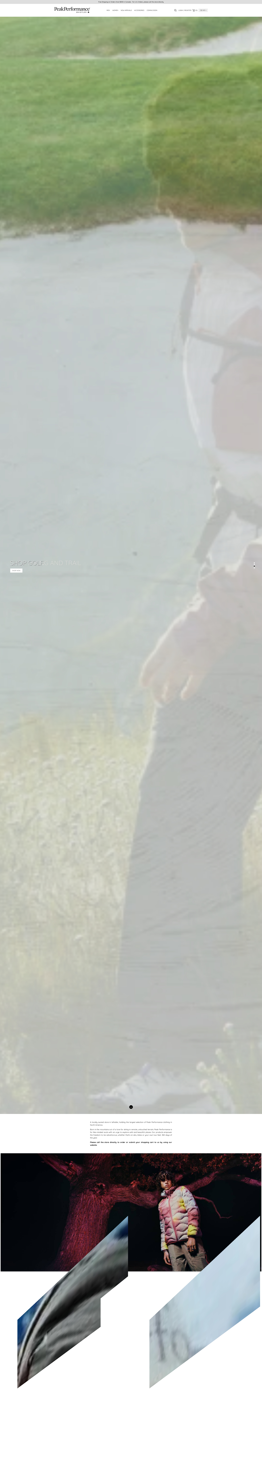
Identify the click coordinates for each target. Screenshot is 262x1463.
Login (180, 10)
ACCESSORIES (139, 10)
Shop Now (16, 571)
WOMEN (115, 10)
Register (187, 10)
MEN (108, 10)
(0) (196, 10)
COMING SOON (152, 10)
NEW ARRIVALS (126, 10)
